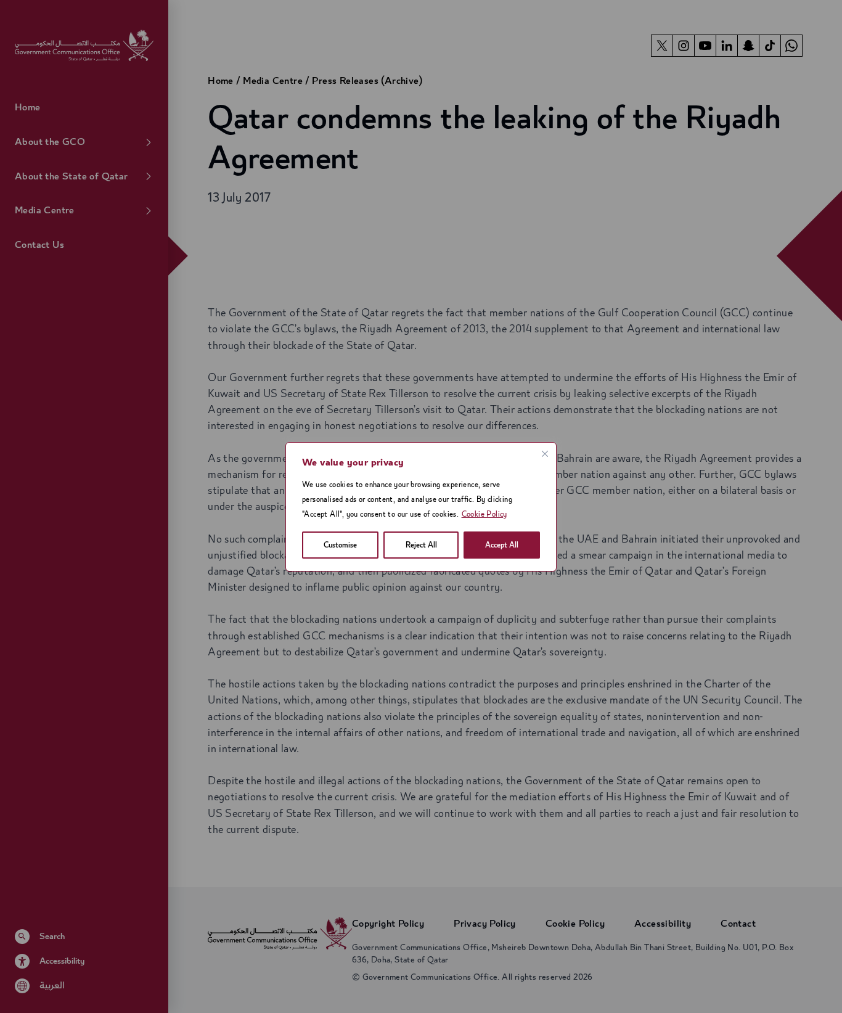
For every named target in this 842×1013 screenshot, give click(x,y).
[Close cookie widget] (545, 454)
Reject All (421, 545)
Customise (340, 545)
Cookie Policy (484, 514)
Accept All (501, 545)
